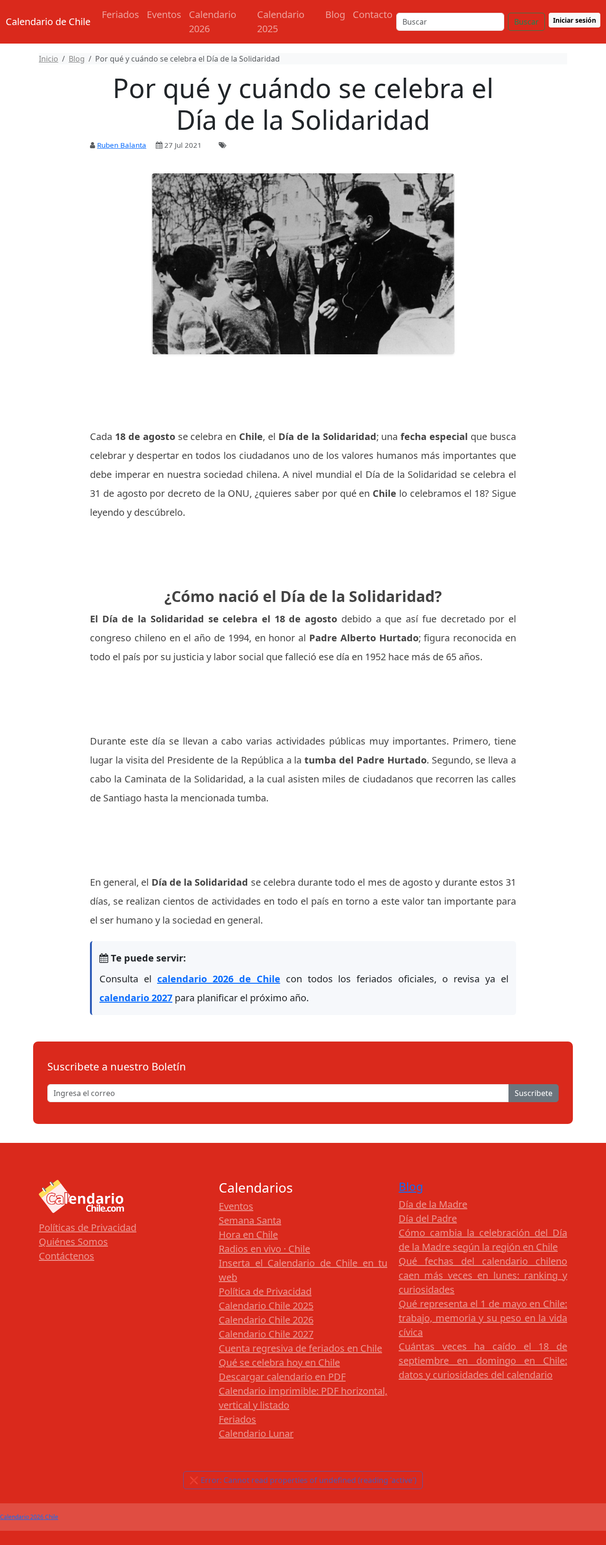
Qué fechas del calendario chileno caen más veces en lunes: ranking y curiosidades (483, 1275)
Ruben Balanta (121, 145)
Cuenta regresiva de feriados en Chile (300, 1348)
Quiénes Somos (73, 1241)
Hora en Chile (248, 1234)
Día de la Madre (433, 1204)
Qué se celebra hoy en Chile (279, 1362)
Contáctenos (66, 1255)
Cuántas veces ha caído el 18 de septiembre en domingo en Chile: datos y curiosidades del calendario (483, 1360)
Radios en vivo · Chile (264, 1248)
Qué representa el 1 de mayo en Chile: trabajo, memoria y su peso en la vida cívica (483, 1317)
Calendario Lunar (256, 1433)
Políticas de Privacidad (87, 1227)
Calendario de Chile (48, 21)
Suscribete (534, 1093)
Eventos (164, 14)
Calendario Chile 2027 (266, 1334)
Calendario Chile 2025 (266, 1305)
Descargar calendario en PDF (282, 1376)
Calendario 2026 (212, 21)
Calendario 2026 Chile (29, 1517)
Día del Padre (428, 1218)
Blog (335, 14)
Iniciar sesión (574, 20)
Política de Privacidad (265, 1291)
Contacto (372, 14)
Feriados (120, 14)
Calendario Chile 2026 (266, 1319)
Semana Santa (250, 1220)
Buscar (526, 22)
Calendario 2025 (280, 21)
